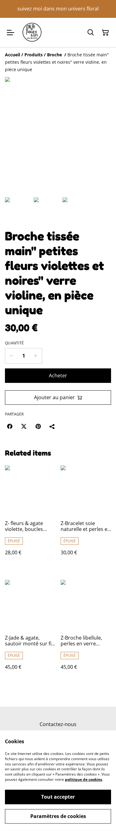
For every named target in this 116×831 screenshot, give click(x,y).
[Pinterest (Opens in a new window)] (38, 426)
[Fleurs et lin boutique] (32, 32)
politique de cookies (83, 779)
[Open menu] (10, 32)
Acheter (58, 375)
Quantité (14, 343)
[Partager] (52, 426)
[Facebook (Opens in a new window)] (9, 426)
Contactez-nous (58, 724)
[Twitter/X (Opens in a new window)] (23, 426)
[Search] (90, 32)
